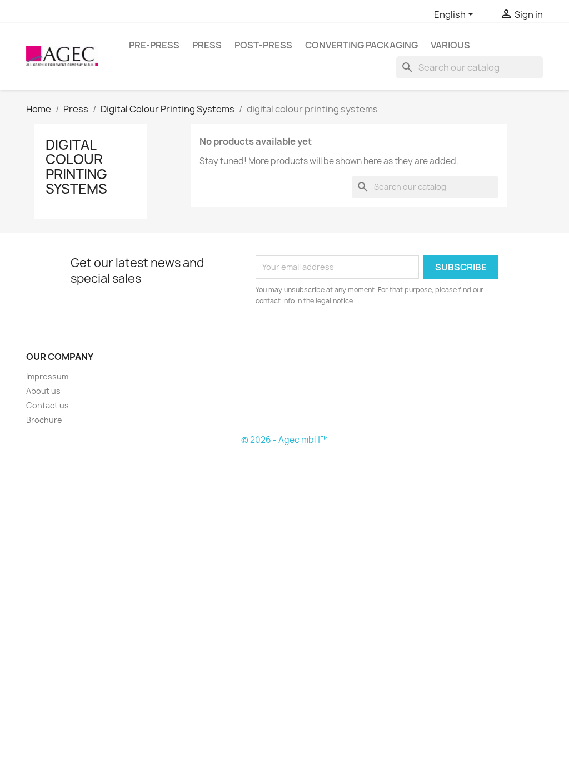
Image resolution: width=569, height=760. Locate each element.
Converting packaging (361, 45)
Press (207, 45)
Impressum (47, 376)
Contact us (47, 405)
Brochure (44, 419)
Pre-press (154, 45)
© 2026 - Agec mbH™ (284, 440)
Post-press (263, 45)
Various (450, 45)
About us (43, 391)
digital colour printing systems (76, 166)
